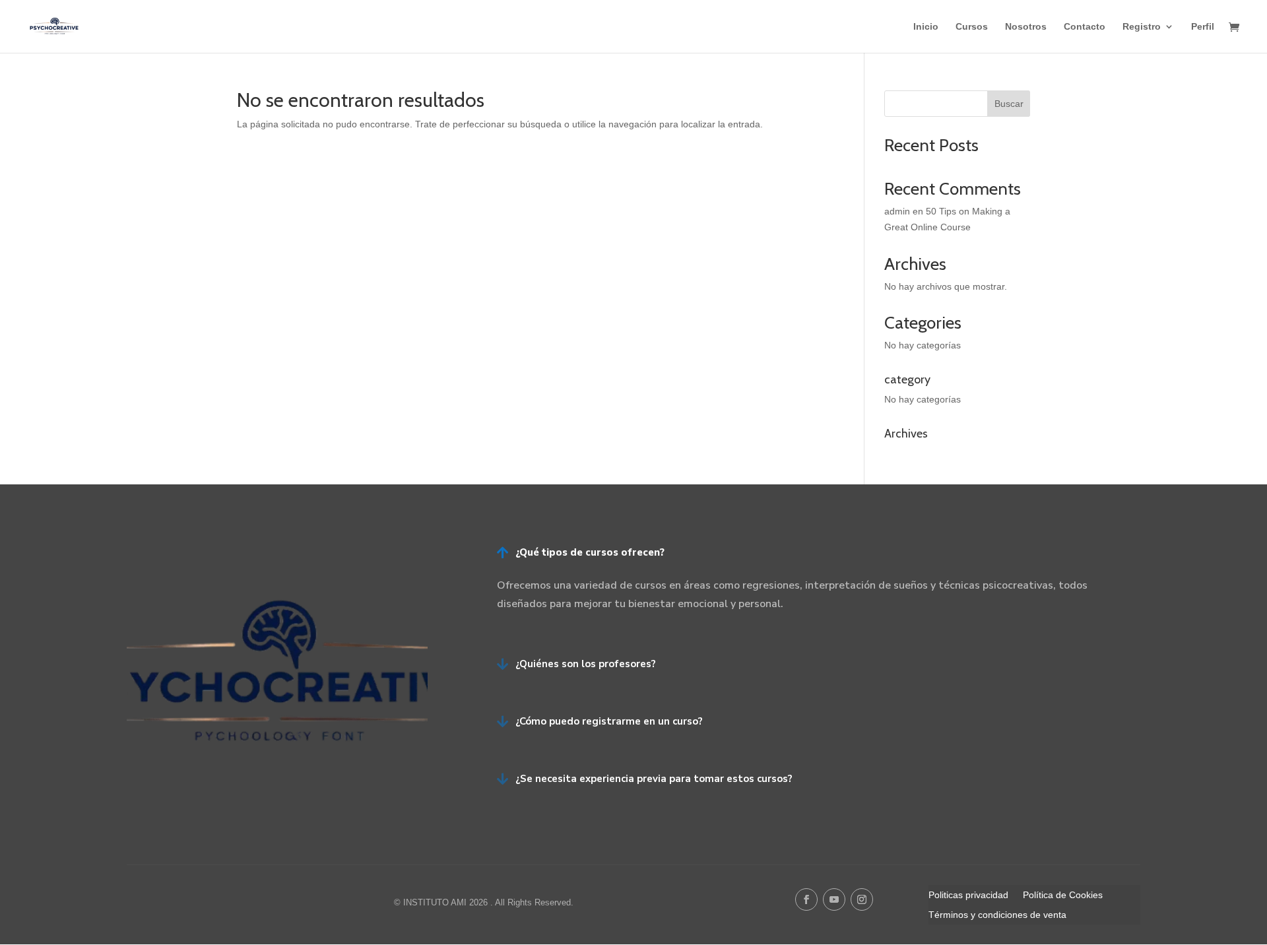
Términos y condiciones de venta (997, 915)
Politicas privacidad (968, 895)
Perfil (1202, 27)
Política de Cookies (1063, 895)
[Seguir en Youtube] (834, 899)
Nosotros (1026, 27)
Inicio (925, 27)
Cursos (972, 27)
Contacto (1084, 27)
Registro (1141, 27)
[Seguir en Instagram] (862, 899)
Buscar (1008, 103)
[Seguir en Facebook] (806, 899)
